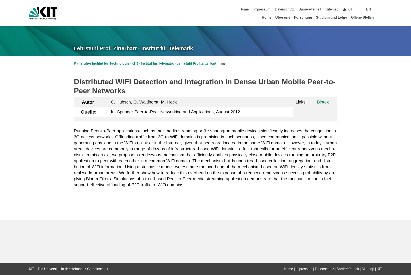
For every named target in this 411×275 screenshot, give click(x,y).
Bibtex (323, 102)
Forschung (303, 17)
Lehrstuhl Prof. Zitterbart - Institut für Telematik (133, 48)
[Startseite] (380, 17)
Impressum (261, 9)
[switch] (380, 9)
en (368, 9)
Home (244, 9)
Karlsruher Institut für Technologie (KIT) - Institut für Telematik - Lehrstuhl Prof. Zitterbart (145, 63)
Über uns (282, 17)
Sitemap (332, 9)
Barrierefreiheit (310, 9)
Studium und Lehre (331, 17)
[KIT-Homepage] (43, 13)
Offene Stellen (362, 17)
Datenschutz (284, 9)
